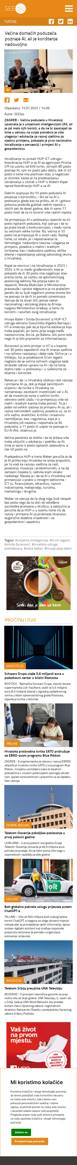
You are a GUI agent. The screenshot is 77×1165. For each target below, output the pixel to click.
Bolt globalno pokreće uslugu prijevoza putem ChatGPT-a (38, 908)
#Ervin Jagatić (60, 540)
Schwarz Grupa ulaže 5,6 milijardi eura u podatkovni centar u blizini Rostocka (34, 675)
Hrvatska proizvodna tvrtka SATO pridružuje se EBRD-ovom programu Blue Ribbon (37, 753)
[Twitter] (16, 100)
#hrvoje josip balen (58, 548)
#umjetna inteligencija (31, 540)
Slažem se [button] (21, 1132)
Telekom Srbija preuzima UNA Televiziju (33, 988)
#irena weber (33, 548)
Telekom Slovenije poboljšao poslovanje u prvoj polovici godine (34, 834)
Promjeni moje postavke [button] (30, 1141)
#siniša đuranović (17, 544)
